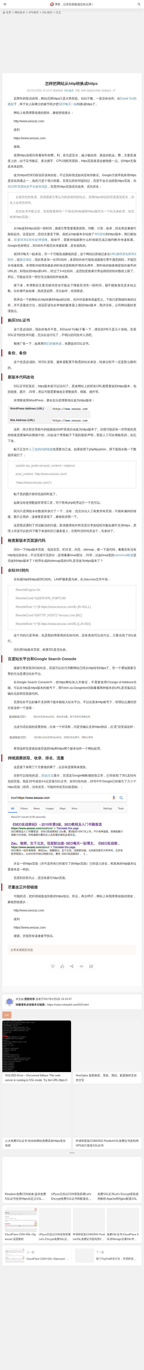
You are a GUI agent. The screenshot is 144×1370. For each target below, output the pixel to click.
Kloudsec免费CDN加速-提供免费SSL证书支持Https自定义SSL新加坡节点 (25, 1198)
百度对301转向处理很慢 (31, 239)
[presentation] (117, 1165)
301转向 (100, 234)
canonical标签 (123, 555)
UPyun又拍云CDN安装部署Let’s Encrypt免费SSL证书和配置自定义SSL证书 (71, 1198)
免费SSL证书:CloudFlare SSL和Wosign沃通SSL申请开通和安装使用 (123, 1239)
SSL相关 (47, 12)
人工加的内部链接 (41, 449)
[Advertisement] (72, 45)
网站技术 (20, 12)
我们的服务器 (53, 343)
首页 (8, 12)
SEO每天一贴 (68, 104)
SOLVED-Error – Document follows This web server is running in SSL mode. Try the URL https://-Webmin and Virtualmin (36, 1080)
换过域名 (26, 259)
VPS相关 (33, 12)
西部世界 (29, 998)
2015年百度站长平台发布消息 (27, 186)
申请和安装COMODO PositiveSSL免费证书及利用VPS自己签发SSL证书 (89, 1239)
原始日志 (47, 775)
